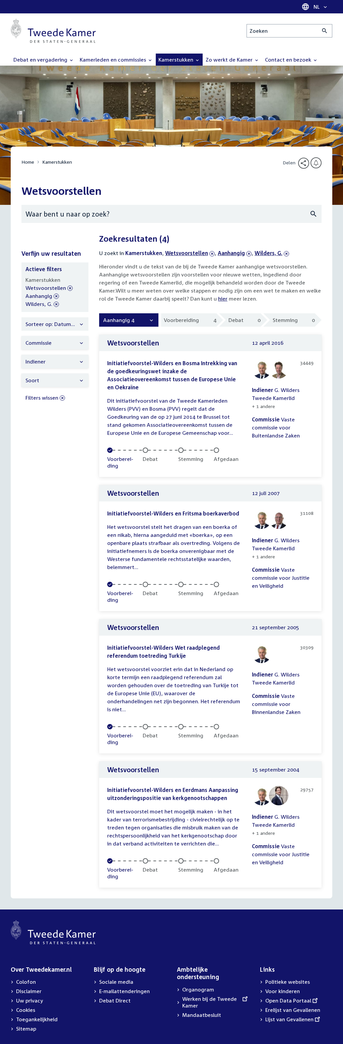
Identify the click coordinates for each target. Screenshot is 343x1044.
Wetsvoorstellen (186, 253)
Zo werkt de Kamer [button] (230, 59)
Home (27, 162)
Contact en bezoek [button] (289, 59)
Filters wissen (41, 397)
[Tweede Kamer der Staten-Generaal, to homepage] (53, 31)
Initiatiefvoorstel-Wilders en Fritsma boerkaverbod (173, 513)
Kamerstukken (57, 162)
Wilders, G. (268, 253)
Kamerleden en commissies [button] (113, 59)
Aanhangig (231, 253)
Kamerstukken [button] (176, 59)
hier (222, 298)
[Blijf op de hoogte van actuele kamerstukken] (316, 162)
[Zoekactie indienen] (324, 30)
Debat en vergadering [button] (41, 59)
